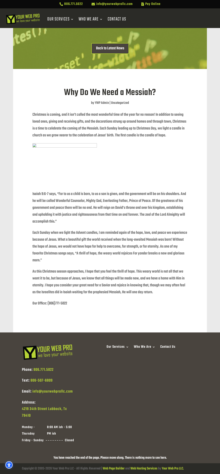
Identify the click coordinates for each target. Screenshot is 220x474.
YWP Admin (102, 103)
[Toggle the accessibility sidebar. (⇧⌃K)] (9, 465)
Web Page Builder (114, 468)
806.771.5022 (43, 370)
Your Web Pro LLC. (173, 468)
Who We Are (89, 19)
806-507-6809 (42, 380)
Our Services (58, 19)
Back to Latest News (110, 48)
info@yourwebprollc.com (52, 391)
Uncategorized (120, 103)
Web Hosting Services (143, 468)
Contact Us (117, 19)
